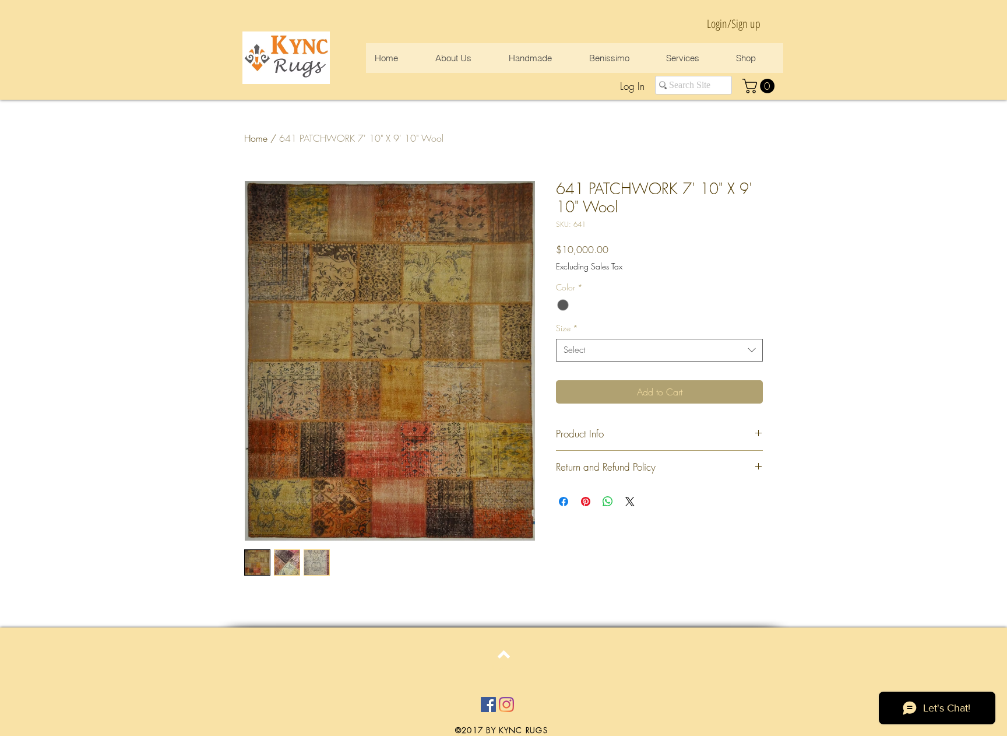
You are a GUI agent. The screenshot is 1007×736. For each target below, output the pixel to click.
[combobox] (659, 350)
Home (255, 138)
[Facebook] (488, 704)
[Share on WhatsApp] (608, 502)
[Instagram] (506, 704)
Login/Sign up (733, 23)
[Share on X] (630, 502)
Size (567, 328)
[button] (760, 86)
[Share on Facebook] (564, 502)
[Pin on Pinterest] (586, 502)
